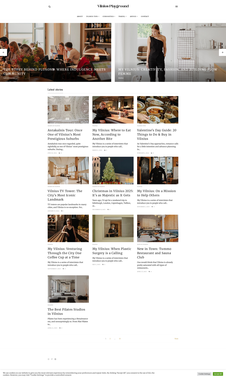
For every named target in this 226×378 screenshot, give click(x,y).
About (80, 16)
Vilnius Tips (92, 16)
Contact (145, 16)
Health (50, 305)
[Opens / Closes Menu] (176, 6)
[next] (222, 52)
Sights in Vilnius (54, 126)
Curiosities (108, 16)
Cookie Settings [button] (204, 374)
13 (120, 339)
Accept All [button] (218, 374)
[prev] (3, 52)
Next (176, 339)
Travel (122, 16)
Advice (133, 16)
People (6, 78)
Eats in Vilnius (142, 244)
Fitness (121, 78)
